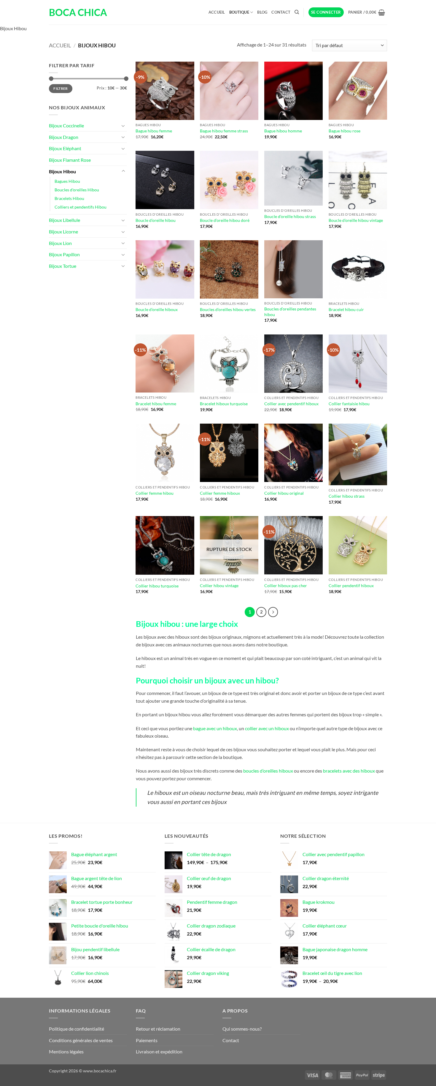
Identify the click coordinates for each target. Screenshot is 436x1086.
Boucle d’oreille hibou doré (224, 220)
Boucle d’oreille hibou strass (290, 216)
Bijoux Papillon (64, 254)
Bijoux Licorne (63, 231)
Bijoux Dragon (63, 137)
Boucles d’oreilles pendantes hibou (290, 311)
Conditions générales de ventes (81, 1040)
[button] (326, 12)
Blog (262, 12)
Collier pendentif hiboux (351, 585)
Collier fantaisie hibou (349, 403)
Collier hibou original (284, 493)
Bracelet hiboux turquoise (224, 403)
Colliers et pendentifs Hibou (80, 206)
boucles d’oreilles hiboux (268, 770)
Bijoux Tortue (62, 266)
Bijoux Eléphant (65, 148)
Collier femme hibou (155, 493)
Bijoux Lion (60, 243)
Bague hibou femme (154, 130)
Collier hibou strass (347, 496)
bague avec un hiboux (215, 728)
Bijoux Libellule (64, 220)
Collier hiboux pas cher (285, 585)
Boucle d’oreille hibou (156, 220)
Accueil (217, 12)
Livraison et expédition (159, 1051)
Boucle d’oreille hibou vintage (356, 220)
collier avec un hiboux (267, 728)
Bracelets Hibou (69, 198)
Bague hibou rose (344, 130)
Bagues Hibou (67, 181)
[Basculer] (123, 125)
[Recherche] (297, 12)
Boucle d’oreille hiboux (157, 309)
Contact (280, 12)
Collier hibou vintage (219, 585)
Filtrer (60, 88)
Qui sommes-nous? (242, 1028)
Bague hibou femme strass (224, 130)
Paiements (146, 1040)
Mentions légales (66, 1051)
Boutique (239, 12)
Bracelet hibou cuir (346, 309)
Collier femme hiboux (220, 493)
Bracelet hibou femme (156, 403)
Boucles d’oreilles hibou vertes (228, 309)
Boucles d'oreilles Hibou (77, 189)
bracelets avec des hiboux (349, 770)
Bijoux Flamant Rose (70, 160)
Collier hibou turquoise (157, 585)
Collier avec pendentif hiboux (291, 403)
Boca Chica (78, 12)
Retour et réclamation (158, 1028)
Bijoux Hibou (62, 171)
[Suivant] (273, 612)
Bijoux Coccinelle (66, 125)
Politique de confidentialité (76, 1028)
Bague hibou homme (283, 130)
